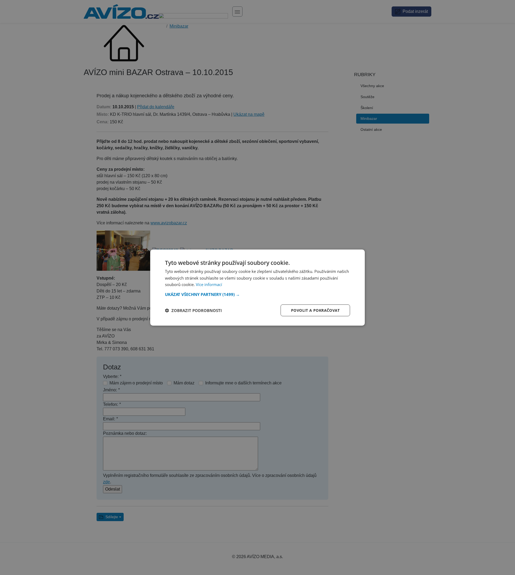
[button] (257, 294)
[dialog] (257, 287)
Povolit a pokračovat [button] (315, 310)
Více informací (209, 284)
